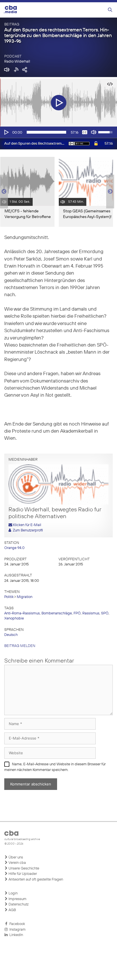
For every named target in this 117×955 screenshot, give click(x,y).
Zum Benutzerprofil (27, 530)
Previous (3, 192)
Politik (9, 597)
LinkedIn (15, 935)
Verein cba (17, 863)
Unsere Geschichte (23, 868)
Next (110, 192)
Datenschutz (18, 904)
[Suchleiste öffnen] (110, 10)
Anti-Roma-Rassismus (22, 613)
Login (13, 893)
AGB (12, 910)
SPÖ (104, 613)
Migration (24, 597)
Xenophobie (14, 618)
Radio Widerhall (17, 61)
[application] (58, 132)
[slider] (46, 132)
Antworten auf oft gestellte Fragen (35, 879)
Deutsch (11, 635)
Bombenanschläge (56, 613)
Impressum (17, 899)
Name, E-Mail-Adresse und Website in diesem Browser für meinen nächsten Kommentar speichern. (55, 767)
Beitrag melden (19, 646)
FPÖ (77, 613)
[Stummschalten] (94, 132)
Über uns (15, 857)
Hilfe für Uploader (22, 874)
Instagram (17, 930)
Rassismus (90, 613)
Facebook (16, 924)
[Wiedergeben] (6, 132)
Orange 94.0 (14, 548)
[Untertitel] (84, 132)
